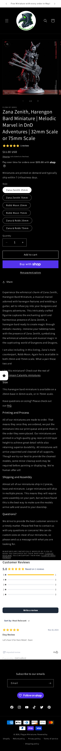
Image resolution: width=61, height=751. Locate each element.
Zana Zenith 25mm (17, 190)
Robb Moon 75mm (16, 212)
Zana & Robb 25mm (17, 220)
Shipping (6, 156)
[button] (7, 20)
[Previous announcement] (6, 3)
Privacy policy (34, 738)
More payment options (30, 272)
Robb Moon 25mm (16, 205)
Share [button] (9, 281)
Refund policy (19, 738)
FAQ (9, 405)
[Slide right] (38, 101)
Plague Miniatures (29, 734)
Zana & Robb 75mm (17, 228)
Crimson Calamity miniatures (23, 375)
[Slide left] (23, 101)
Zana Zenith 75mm (17, 197)
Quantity (7, 235)
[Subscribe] (50, 683)
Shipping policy (32, 744)
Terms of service (51, 738)
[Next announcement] (54, 3)
